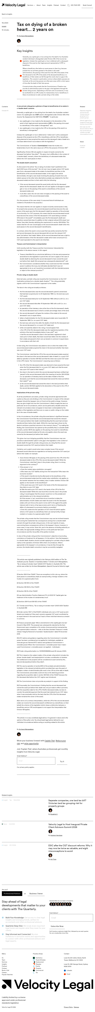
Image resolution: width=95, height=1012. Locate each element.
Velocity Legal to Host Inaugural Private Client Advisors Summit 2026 (86, 122)
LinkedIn (82, 147)
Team (44, 5)
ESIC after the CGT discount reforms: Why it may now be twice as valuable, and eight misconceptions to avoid (86, 130)
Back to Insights (7, 14)
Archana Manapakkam (26, 729)
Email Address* (22, 756)
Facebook (82, 145)
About (39, 5)
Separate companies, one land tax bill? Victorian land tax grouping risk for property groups (85, 114)
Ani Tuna (53, 859)
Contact (63, 5)
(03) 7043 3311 (75, 5)
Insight (4, 26)
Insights (49, 5)
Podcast (56, 5)
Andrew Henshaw (56, 835)
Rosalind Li (54, 814)
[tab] (12, 893)
